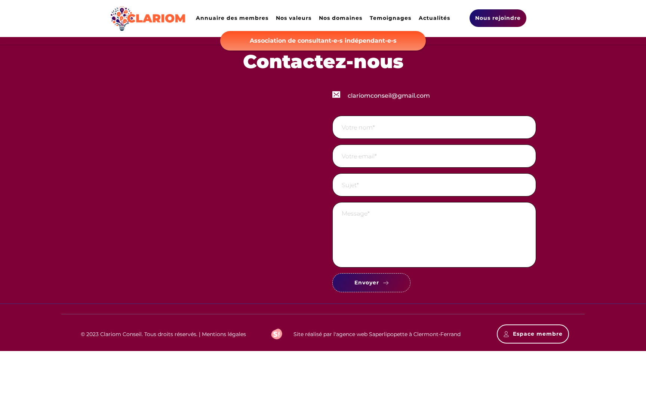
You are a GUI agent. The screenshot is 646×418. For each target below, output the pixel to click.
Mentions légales (224, 334)
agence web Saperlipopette (371, 334)
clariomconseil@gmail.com (389, 95)
